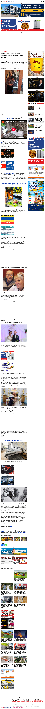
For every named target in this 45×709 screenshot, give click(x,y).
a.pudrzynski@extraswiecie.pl (17, 701)
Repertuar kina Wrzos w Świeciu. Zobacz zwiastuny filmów (39, 108)
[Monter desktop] (36, 150)
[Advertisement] (22, 40)
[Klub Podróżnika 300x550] (36, 196)
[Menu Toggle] (1, 1)
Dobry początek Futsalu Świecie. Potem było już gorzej (19, 605)
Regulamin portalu (29, 704)
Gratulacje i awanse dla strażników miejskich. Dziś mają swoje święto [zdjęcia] (20, 592)
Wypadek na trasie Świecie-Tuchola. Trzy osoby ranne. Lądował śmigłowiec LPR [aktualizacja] (7, 640)
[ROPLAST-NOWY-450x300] (7, 153)
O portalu (14, 704)
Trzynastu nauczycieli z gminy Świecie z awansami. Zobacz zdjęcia (20, 652)
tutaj (11, 526)
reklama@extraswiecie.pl (38, 701)
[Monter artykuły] (7, 355)
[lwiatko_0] (7, 674)
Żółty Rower (10, 118)
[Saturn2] (7, 165)
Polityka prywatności (21, 704)
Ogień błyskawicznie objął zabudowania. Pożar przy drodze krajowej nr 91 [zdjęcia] (6, 606)
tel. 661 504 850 (15, 700)
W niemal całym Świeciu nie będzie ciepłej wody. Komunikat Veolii (7, 665)
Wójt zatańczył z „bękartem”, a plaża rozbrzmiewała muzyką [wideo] (6, 593)
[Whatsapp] (6, 545)
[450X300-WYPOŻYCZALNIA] (7, 469)
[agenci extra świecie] (36, 83)
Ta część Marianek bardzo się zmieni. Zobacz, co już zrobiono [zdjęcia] (20, 665)
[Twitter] (4, 545)
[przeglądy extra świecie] (36, 96)
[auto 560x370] (7, 219)
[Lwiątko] (36, 172)
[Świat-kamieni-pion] (36, 63)
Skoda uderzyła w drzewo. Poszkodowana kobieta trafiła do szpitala (6, 652)
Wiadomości (4, 51)
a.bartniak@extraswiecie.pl (27, 701)
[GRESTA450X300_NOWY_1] (7, 684)
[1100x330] (22, 10)
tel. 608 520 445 (25, 700)
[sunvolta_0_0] (7, 366)
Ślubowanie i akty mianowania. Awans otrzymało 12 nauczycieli (39, 113)
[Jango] (7, 230)
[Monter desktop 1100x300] (22, 25)
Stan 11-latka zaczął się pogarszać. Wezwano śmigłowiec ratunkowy (19, 579)
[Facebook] (2, 545)
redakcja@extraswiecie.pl (9, 173)
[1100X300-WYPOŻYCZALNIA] (14, 560)
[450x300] (7, 480)
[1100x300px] (14, 551)
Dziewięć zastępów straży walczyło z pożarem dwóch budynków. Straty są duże (20, 639)
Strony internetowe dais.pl (18, 707)
